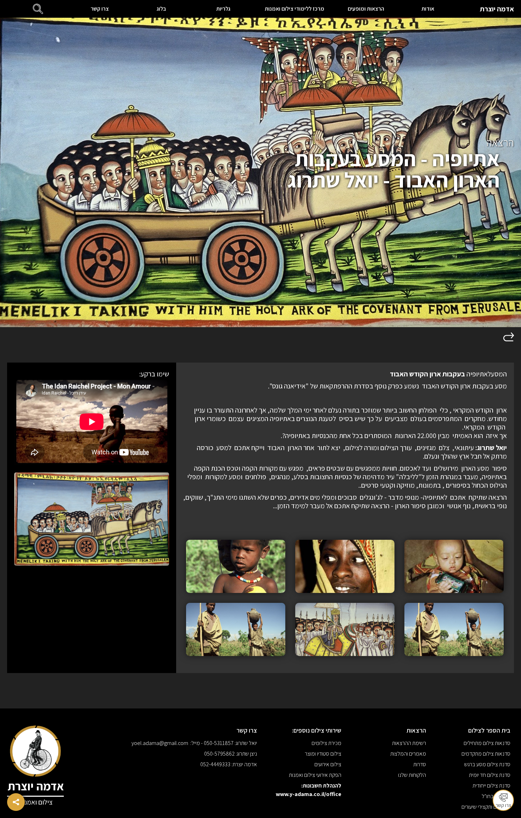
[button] (38, 9)
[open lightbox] (454, 566)
